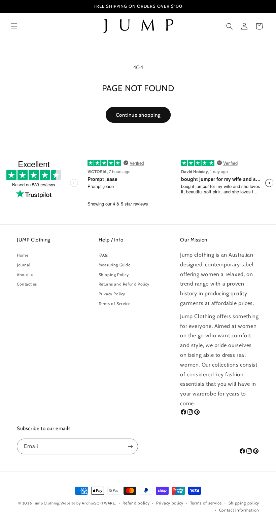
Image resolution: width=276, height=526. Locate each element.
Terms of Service (115, 303)
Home (22, 255)
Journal (23, 264)
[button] (14, 26)
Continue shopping (138, 115)
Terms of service (206, 502)
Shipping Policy (114, 274)
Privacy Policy (112, 293)
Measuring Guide (115, 264)
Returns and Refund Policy (124, 284)
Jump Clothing (46, 503)
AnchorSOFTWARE (98, 503)
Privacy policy (169, 502)
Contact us (27, 284)
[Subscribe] (130, 446)
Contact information (239, 510)
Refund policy (136, 502)
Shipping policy (244, 502)
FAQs (103, 255)
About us (25, 274)
